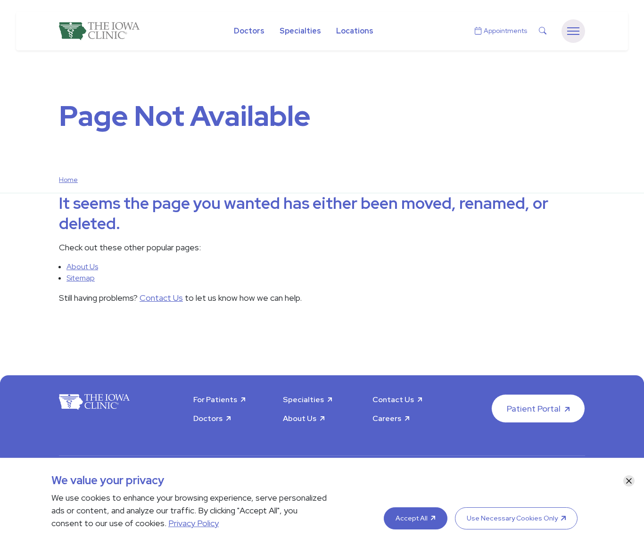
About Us (82, 267)
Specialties (300, 31)
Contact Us (161, 297)
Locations (354, 31)
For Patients (215, 400)
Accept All (412, 518)
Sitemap (80, 278)
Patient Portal (534, 408)
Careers (386, 418)
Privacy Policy (193, 523)
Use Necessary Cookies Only (512, 518)
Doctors (249, 31)
